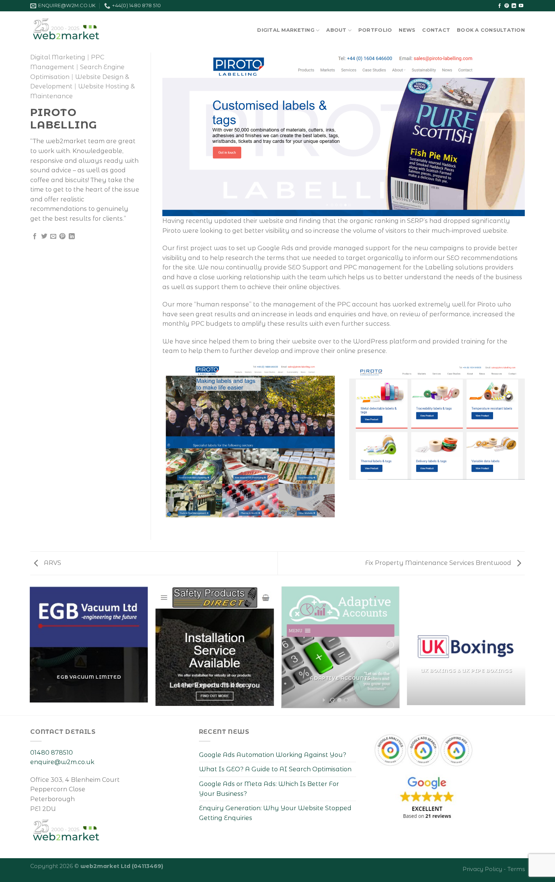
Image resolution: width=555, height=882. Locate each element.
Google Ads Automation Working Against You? (272, 754)
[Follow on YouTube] (521, 6)
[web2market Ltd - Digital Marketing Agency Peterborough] (72, 26)
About (336, 30)
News (407, 30)
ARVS (51, 562)
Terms (516, 869)
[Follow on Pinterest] (506, 6)
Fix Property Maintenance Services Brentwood (439, 562)
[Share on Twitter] (44, 236)
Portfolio (375, 30)
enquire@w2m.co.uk (62, 762)
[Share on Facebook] (35, 236)
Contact (436, 30)
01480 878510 (51, 752)
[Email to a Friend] (53, 236)
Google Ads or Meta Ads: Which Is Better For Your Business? (269, 788)
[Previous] (30, 650)
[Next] (524, 650)
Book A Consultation (491, 30)
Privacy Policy (482, 869)
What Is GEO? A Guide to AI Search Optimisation (275, 769)
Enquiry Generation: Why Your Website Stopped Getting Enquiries (275, 813)
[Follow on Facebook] (499, 6)
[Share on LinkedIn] (72, 236)
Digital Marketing (285, 30)
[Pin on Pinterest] (62, 236)
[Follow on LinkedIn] (514, 6)
